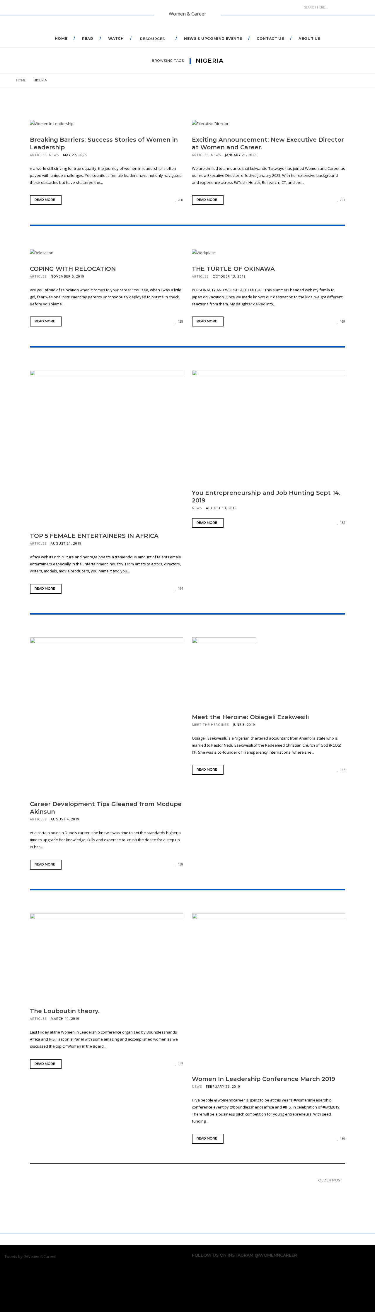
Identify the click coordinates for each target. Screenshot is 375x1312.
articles (38, 155)
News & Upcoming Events (213, 38)
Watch (116, 38)
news (54, 155)
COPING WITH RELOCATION (73, 268)
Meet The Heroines (210, 724)
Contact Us (270, 38)
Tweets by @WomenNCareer (30, 1256)
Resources (152, 39)
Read (87, 38)
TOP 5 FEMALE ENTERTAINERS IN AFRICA (94, 535)
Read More (45, 200)
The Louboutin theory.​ (65, 1011)
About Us (309, 38)
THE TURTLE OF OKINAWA (233, 268)
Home (61, 38)
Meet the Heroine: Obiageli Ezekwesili (250, 717)
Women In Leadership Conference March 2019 (263, 1078)
